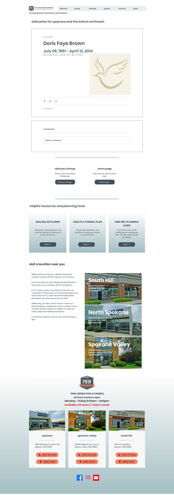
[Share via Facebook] (44, 101)
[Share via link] (50, 101)
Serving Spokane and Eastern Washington (48, 13)
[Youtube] (96, 478)
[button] (109, 8)
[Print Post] (56, 101)
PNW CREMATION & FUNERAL (87, 393)
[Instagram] (88, 478)
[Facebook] (80, 478)
